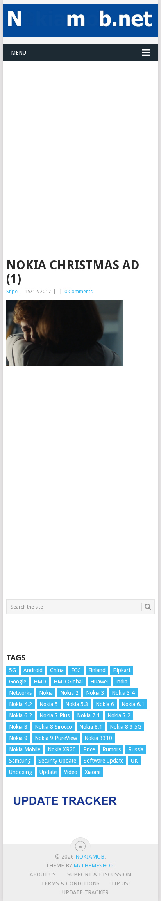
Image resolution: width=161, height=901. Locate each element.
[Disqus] (80, 486)
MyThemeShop (93, 865)
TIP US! (120, 883)
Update (48, 772)
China (57, 670)
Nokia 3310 (98, 738)
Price (89, 749)
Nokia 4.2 (20, 704)
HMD (40, 681)
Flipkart (122, 670)
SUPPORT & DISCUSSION (99, 874)
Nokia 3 (95, 693)
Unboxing (20, 772)
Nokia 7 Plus (54, 715)
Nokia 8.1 (90, 727)
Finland (97, 670)
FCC (76, 670)
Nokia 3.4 (123, 693)
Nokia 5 (48, 704)
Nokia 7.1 (88, 715)
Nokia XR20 (62, 749)
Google (17, 681)
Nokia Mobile (24, 749)
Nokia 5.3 (76, 704)
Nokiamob (89, 856)
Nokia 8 (18, 727)
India (121, 681)
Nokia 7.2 (119, 715)
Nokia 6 (105, 704)
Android (33, 670)
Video (70, 772)
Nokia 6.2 (20, 715)
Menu (18, 53)
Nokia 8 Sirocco (53, 727)
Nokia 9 (18, 738)
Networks (20, 693)
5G (12, 670)
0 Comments (78, 291)
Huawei (99, 681)
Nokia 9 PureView (56, 738)
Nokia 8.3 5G (125, 727)
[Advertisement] (80, 141)
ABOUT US (43, 874)
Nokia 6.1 (133, 704)
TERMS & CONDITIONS (70, 883)
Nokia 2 (69, 693)
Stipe (12, 291)
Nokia (46, 693)
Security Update (57, 761)
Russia (135, 749)
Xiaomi (92, 772)
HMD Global (68, 681)
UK (134, 761)
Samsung (20, 761)
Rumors (111, 749)
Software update (103, 761)
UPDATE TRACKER (85, 892)
